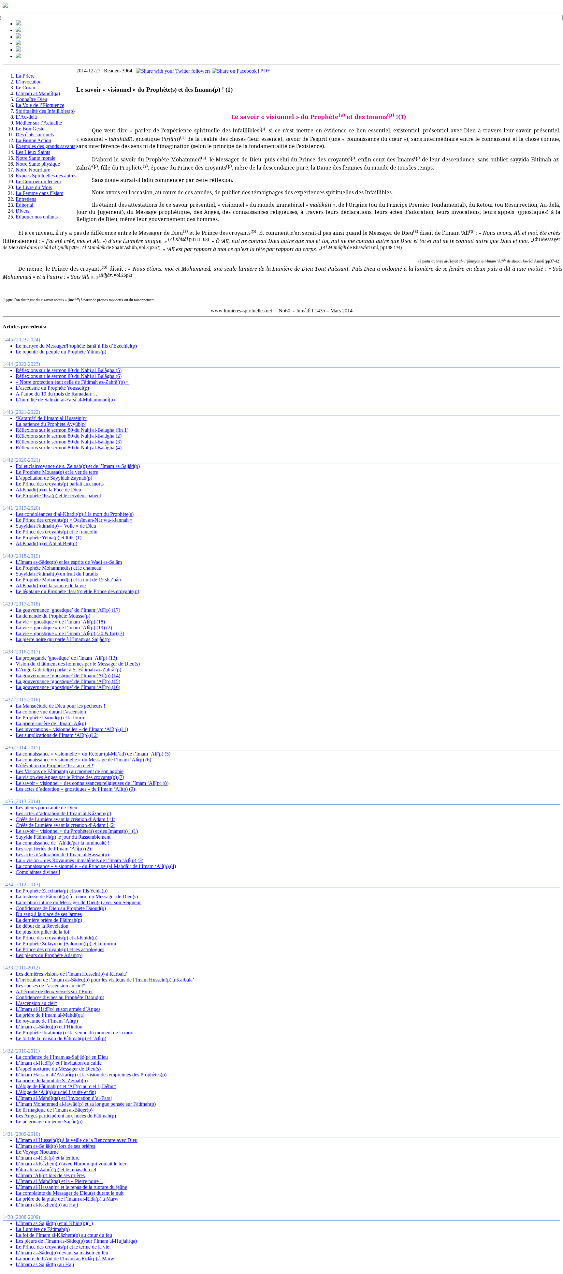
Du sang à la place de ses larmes (49, 914)
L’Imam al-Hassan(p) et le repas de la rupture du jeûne (71, 1187)
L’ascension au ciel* (36, 1003)
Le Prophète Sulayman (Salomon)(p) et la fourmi (66, 943)
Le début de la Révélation (42, 926)
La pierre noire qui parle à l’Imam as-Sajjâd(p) (63, 639)
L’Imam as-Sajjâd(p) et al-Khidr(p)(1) (54, 1223)
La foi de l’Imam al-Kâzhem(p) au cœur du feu (64, 1235)
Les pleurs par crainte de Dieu (46, 807)
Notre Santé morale (35, 158)
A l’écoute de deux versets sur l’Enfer (54, 991)
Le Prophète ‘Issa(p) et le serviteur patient (58, 495)
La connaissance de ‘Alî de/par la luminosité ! (62, 843)
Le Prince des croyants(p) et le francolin (56, 531)
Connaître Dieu (31, 99)
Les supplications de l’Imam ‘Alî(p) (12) (57, 735)
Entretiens (26, 199)
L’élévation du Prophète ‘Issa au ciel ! (54, 765)
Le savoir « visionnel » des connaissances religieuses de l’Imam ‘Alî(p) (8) (92, 783)
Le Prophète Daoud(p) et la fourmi (51, 717)
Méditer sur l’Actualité (39, 123)
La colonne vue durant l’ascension (51, 711)
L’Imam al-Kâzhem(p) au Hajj (47, 1204)
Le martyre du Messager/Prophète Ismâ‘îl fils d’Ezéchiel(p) (76, 346)
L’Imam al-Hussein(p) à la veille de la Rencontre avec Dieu (76, 1140)
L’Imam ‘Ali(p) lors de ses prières (50, 1175)
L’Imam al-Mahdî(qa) (38, 93)
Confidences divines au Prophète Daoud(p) (60, 997)
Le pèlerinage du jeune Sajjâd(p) (49, 1121)
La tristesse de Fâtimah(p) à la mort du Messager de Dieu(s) (77, 896)
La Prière (25, 76)
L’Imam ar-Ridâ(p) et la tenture (47, 1158)
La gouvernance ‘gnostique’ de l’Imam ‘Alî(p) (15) (68, 681)
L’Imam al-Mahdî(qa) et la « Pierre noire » (59, 1181)
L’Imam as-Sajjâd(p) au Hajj (45, 1264)
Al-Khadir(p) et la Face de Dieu (48, 489)
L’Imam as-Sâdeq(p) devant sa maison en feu (62, 1252)
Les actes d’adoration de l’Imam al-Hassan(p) (62, 854)
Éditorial (24, 205)
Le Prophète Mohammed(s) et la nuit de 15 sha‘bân (68, 579)
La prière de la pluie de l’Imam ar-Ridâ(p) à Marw (67, 1199)
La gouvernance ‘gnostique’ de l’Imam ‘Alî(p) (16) (68, 687)
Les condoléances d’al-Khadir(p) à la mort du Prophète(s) (75, 514)
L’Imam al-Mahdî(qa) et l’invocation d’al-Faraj (64, 1098)
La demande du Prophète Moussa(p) (53, 616)
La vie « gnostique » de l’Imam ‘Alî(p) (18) (60, 621)
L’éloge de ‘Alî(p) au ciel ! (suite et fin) (56, 1092)
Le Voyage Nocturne (37, 1152)
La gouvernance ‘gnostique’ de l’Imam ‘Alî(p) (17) (68, 610)
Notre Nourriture (33, 169)
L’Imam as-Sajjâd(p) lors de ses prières (55, 1146)
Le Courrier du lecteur (38, 181)
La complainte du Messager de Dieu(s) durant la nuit (69, 1193)
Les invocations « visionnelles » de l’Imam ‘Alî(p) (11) (72, 729)
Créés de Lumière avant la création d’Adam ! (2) (65, 825)
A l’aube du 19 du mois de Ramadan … (56, 394)
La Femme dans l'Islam (39, 193)
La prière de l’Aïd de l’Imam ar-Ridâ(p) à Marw (65, 1258)
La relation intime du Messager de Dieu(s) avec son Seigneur (78, 902)
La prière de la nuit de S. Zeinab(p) (52, 1080)
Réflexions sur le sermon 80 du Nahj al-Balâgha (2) (69, 436)
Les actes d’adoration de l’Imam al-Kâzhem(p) (63, 813)
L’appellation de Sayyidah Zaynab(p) (54, 478)
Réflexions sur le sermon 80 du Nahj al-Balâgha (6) (69, 376)
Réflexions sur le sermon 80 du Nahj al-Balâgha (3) (69, 441)
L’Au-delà (26, 117)
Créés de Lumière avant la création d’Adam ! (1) (65, 819)
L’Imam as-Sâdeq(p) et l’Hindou (49, 1026)
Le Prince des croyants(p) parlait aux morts (60, 484)
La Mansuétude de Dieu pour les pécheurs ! (60, 706)
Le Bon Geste (30, 128)
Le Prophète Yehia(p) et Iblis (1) (48, 537)
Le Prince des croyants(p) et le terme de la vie (62, 1247)
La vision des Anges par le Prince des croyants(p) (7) (70, 777)
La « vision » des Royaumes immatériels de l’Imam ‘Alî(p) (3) (79, 860)
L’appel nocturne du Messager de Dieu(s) (58, 1069)
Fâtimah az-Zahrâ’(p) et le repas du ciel (56, 1169)
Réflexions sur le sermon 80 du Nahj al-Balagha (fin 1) (72, 430)
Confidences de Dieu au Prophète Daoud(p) (61, 908)
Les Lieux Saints (33, 152)
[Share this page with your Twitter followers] (173, 70)
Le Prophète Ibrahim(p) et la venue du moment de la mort (75, 1032)
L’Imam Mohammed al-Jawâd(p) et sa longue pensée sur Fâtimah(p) (86, 1104)
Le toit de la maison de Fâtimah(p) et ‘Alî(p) (61, 1038)
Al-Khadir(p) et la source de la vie (51, 585)
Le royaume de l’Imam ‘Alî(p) (47, 1021)
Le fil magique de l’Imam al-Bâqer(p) (54, 1110)
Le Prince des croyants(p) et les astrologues (60, 949)
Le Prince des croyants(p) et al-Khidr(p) (56, 937)
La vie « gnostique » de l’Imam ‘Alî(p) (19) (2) (64, 627)
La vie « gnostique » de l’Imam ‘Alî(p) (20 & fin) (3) (70, 633)
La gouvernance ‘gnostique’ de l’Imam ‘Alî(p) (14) (68, 675)
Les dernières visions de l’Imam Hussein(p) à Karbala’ (71, 974)
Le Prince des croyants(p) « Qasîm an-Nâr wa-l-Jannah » (74, 520)
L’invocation (29, 81)
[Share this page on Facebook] (234, 70)
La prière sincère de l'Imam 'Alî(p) (51, 723)
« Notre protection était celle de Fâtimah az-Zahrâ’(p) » (72, 382)
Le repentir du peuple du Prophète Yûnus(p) (61, 351)
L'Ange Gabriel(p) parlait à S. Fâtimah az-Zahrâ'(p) (68, 669)
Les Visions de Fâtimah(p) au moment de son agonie (69, 771)
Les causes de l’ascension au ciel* (50, 985)
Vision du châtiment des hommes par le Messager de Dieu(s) (78, 664)
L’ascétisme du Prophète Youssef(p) (52, 388)
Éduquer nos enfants (37, 216)
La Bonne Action (33, 140)
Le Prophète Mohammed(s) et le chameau (58, 568)
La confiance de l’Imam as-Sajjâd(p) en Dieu (62, 1057)
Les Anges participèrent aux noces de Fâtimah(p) (66, 1115)
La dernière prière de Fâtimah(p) (49, 920)
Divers (22, 211)
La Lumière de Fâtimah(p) (43, 1229)
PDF (265, 70)
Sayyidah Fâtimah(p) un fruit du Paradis (57, 574)
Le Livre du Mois (34, 187)
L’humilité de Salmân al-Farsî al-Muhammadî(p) (65, 399)
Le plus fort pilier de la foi (42, 932)
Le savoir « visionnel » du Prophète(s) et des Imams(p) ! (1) (77, 831)
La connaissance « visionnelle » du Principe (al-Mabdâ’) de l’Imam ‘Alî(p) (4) (96, 866)
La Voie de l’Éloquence (40, 105)
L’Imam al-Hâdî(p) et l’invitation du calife (59, 1063)
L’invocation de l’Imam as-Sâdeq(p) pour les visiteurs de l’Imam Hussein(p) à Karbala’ (105, 979)
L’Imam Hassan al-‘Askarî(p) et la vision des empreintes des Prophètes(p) (91, 1074)
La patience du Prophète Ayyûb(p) (51, 424)
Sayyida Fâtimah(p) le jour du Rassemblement (63, 837)
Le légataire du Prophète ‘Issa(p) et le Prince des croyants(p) (77, 591)
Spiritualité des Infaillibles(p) (45, 111)
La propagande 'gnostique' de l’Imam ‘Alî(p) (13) (66, 658)
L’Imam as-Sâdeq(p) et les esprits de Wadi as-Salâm (69, 562)
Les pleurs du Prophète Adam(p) (49, 955)
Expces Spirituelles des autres (46, 175)
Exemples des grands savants (45, 146)
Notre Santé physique (38, 164)
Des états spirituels (35, 134)
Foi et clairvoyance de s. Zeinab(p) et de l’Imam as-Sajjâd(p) (78, 466)
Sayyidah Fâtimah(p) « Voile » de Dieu (56, 526)
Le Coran (25, 87)
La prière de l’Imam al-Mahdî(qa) (50, 1015)
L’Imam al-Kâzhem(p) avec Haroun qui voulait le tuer (71, 1163)
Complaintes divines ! (38, 872)
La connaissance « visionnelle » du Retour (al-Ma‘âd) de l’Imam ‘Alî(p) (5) (93, 754)
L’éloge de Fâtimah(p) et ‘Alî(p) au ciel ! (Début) (66, 1086)
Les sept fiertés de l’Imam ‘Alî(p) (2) (53, 848)
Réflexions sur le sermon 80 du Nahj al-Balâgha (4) (69, 447)
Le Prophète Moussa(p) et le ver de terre (57, 472)
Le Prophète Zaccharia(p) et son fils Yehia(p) (62, 890)
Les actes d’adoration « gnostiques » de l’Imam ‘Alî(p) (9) (75, 789)
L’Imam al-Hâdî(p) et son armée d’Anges (58, 1009)
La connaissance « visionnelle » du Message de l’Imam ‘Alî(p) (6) (83, 759)
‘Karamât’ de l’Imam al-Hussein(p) (51, 418)
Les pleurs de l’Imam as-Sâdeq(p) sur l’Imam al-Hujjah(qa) (76, 1241)
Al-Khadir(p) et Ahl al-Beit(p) (46, 543)
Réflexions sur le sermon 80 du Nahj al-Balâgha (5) (69, 370)
